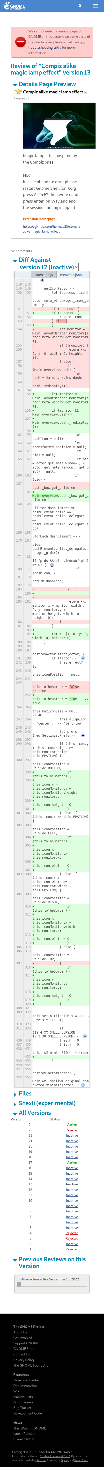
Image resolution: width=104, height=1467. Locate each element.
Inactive (72, 1135)
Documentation (25, 1386)
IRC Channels (23, 1402)
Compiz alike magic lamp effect (53, 91)
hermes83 (21, 98)
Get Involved (22, 1338)
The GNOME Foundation (31, 1365)
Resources (21, 1374)
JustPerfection (28, 1279)
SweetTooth (81, 1460)
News (17, 1423)
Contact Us (21, 1354)
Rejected (72, 1130)
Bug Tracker (22, 1408)
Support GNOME (26, 1343)
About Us (20, 1332)
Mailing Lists (23, 1397)
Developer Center (26, 1380)
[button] (79, 5)
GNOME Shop (23, 1349)
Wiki (16, 1391)
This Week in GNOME (29, 1428)
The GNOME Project (28, 1327)
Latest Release (24, 1434)
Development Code (27, 1413)
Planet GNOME (24, 1439)
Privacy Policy (24, 1360)
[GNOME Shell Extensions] (14, 6)
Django (65, 1460)
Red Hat (41, 1460)
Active (72, 1124)
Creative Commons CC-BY (55, 1456)
